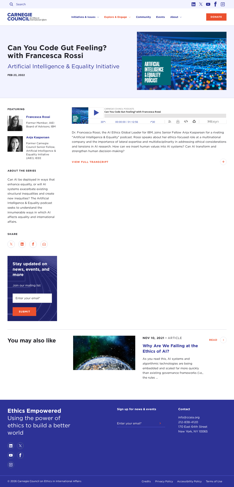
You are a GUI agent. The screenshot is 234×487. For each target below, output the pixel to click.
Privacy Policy (164, 481)
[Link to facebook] (215, 4)
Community (143, 17)
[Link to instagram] (223, 4)
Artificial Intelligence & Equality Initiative (63, 66)
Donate (216, 17)
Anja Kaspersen (37, 137)
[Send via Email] (44, 244)
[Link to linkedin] (193, 4)
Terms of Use (214, 481)
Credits (146, 481)
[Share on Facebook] (33, 244)
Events (160, 17)
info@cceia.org (189, 417)
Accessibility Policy (189, 481)
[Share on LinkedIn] (22, 244)
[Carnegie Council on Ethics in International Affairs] (27, 17)
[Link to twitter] (201, 4)
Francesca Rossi (38, 117)
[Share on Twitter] (11, 244)
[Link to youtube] (208, 4)
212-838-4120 (188, 422)
